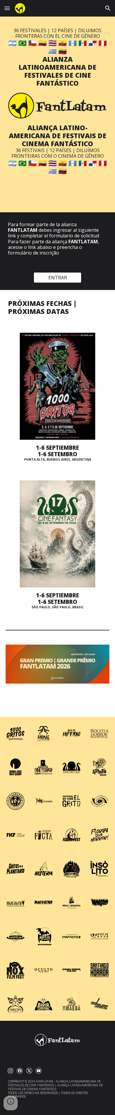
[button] (7, 8)
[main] (57, 58)
